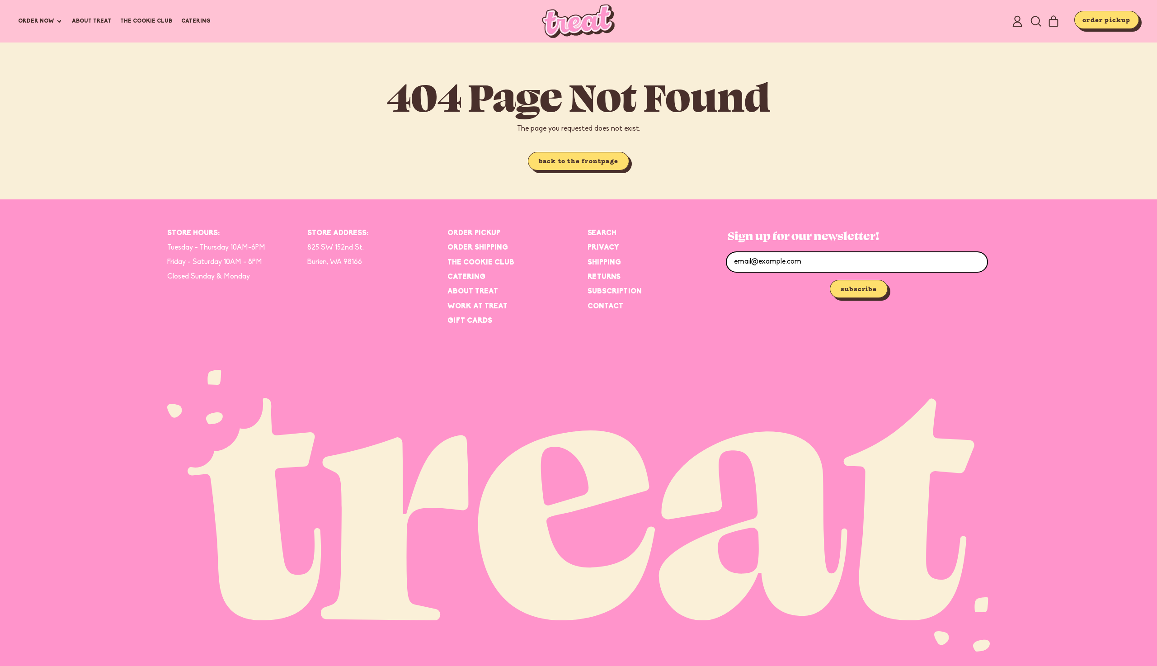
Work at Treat (477, 306)
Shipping (604, 262)
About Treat (91, 21)
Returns (604, 277)
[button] (1035, 21)
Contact (605, 306)
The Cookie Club (146, 21)
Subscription (615, 291)
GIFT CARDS (469, 321)
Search (602, 233)
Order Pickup (473, 233)
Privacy (603, 247)
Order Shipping (477, 247)
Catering (196, 21)
